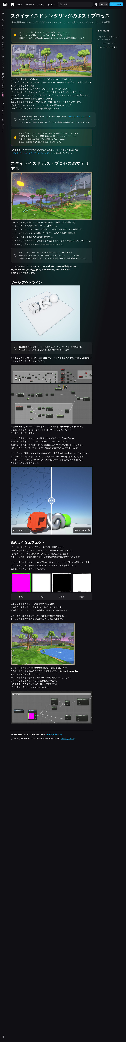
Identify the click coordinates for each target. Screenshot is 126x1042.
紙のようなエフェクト (108, 47)
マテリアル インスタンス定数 (78, 116)
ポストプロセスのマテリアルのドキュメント (32, 153)
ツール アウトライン (108, 43)
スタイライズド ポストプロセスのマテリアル (108, 38)
